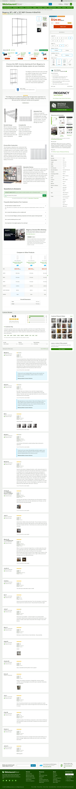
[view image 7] (64, 325)
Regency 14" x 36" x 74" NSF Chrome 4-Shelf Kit (45, 263)
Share (37, 50)
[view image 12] (69, 331)
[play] (14, 234)
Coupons (40, 778)
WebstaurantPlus (29, 773)
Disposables (40, 7)
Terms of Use (31, 198)
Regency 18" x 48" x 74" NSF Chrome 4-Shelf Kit (17, 263)
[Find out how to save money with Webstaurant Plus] (3, 53)
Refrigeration (15, 7)
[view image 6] (59, 325)
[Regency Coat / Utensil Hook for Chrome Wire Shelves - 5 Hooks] (35, 56)
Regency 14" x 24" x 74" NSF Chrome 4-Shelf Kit (31, 263)
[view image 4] (69, 320)
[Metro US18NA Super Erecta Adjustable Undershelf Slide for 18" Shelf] (22, 56)
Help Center (69, 774)
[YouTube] (6, 780)
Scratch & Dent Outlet (43, 775)
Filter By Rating (36, 342)
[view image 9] (53, 331)
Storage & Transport (52, 7)
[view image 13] (53, 336)
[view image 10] (59, 331)
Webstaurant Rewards (30, 775)
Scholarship (55, 779)
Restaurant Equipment (7, 7)
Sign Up (33, 765)
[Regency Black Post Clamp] (8, 56)
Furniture (45, 7)
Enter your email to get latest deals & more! (8, 765)
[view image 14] (59, 336)
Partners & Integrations (30, 780)
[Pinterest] (16, 780)
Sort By (4, 342)
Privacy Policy (36, 198)
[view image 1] (53, 320)
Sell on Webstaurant (56, 780)
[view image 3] (64, 320)
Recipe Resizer (29, 779)
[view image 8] (69, 325)
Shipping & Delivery (70, 780)
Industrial (64, 7)
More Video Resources (30, 234)
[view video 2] (24, 559)
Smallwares (21, 7)
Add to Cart (7, 58)
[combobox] (36, 4)
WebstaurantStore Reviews (44, 780)
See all (71, 316)
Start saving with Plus (47, 766)
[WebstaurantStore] (12, 772)
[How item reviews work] (18, 322)
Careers (54, 776)
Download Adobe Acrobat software (56, 139)
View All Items (13, 50)
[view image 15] (64, 336)
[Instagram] (3, 780)
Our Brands (55, 775)
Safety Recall (41, 782)
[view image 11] (64, 331)
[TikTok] (13, 780)
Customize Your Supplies (30, 778)
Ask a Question (44, 50)
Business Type (70, 7)
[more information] (66, 71)
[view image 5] (53, 325)
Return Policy (55, 782)
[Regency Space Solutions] (61, 94)
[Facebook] (9, 780)
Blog (40, 773)
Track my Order (69, 776)
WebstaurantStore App (30, 776)
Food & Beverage (28, 7)
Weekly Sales (41, 776)
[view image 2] (59, 320)
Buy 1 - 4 (52, 18)
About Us (54, 773)
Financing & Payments (57, 778)
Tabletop (34, 7)
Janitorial (59, 7)
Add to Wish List (61, 32)
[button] (39, 18)
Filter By (19, 342)
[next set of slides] (48, 56)
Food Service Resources (43, 779)
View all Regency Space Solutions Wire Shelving (62, 98)
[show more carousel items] (48, 276)
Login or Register (62, 349)
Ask (44, 195)
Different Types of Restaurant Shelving (62, 151)
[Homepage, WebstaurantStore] (12, 4)
